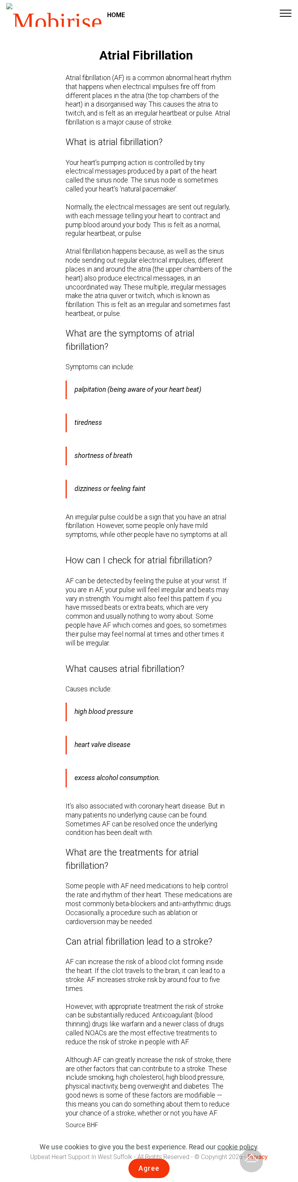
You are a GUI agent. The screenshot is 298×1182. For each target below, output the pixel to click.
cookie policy (237, 1147)
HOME (116, 15)
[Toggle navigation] (286, 12)
